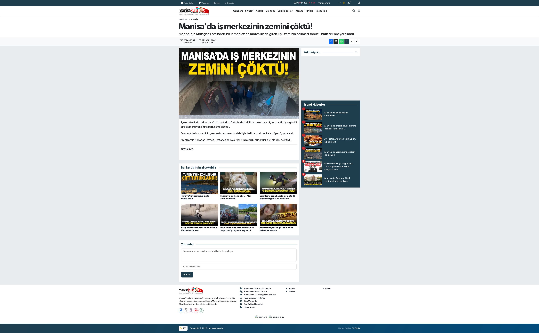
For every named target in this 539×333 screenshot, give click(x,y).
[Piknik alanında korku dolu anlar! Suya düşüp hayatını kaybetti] (238, 215)
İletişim (292, 288)
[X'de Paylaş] (336, 41)
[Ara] (354, 11)
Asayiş (259, 11)
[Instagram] (191, 310)
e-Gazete (229, 3)
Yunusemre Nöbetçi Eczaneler (257, 288)
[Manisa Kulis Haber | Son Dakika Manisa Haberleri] (194, 11)
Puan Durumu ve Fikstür (254, 298)
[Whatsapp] (201, 310)
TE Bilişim (356, 328)
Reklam (217, 3)
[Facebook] (181, 310)
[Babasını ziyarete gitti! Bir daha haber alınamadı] (278, 215)
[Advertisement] (330, 78)
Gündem (238, 11)
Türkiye (309, 11)
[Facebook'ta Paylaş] (331, 41)
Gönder (187, 274)
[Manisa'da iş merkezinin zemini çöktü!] (239, 83)
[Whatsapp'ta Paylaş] (341, 41)
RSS (184, 328)
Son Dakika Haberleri (253, 304)
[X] (186, 310)
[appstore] (261, 317)
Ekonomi (270, 11)
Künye (328, 288)
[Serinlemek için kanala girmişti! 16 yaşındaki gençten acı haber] (278, 183)
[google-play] (276, 317)
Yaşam (299, 11)
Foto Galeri (189, 3)
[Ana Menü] (359, 11)
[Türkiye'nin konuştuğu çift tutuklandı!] (199, 183)
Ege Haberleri (285, 11)
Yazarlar (205, 3)
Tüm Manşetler (251, 301)
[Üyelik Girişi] (358, 3)
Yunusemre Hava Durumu (255, 292)
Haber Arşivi (249, 307)
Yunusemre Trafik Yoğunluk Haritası (260, 295)
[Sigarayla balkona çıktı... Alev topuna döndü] (238, 183)
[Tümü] (356, 52)
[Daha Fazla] (346, 41)
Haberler (183, 20)
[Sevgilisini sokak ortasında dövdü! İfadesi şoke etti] (199, 215)
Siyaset (249, 11)
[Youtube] (196, 310)
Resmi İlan (321, 11)
